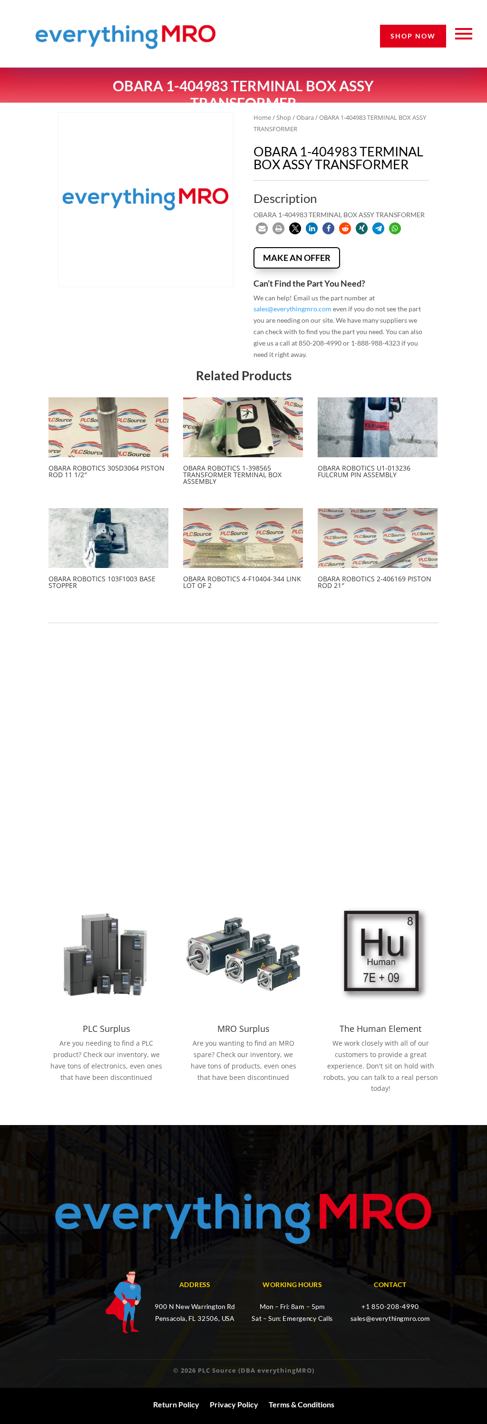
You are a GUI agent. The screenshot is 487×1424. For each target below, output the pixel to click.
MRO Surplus (243, 1028)
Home (262, 117)
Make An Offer (297, 257)
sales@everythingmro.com (292, 309)
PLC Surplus (106, 1028)
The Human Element (380, 1028)
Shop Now (413, 36)
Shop (283, 117)
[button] (262, 228)
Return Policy (176, 1404)
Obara (305, 117)
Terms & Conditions (301, 1404)
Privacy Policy (234, 1404)
